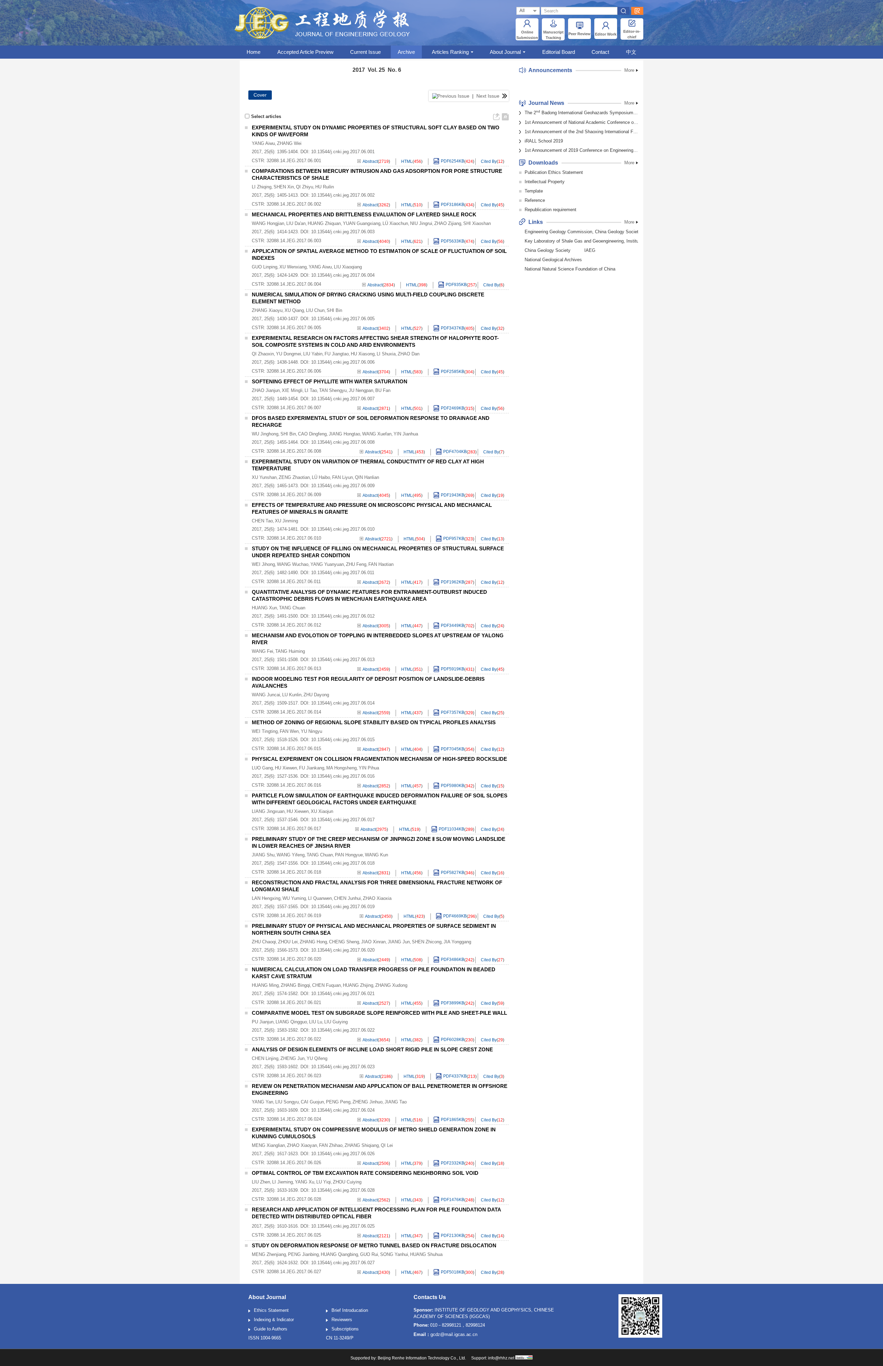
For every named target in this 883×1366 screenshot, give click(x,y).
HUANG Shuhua (426, 1254)
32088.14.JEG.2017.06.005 (294, 327)
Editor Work (605, 34)
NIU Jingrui (421, 223)
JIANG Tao (396, 1101)
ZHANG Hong (313, 941)
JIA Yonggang (457, 941)
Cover (260, 95)
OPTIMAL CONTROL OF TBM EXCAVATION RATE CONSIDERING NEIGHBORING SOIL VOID (365, 1173)
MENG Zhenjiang (269, 1254)
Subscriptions (345, 1328)
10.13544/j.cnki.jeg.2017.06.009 (343, 485)
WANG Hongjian (268, 223)
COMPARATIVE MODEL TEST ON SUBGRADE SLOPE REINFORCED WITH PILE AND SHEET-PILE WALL (379, 1013)
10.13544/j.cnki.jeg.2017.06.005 (343, 318)
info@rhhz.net (501, 1358)
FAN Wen (289, 731)
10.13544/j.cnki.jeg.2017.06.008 (343, 442)
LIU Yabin (313, 353)
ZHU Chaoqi (264, 941)
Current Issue (365, 52)
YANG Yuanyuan (327, 564)
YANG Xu (304, 1182)
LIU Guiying (336, 1021)
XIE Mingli (292, 390)
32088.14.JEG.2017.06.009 (294, 494)
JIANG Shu (263, 854)
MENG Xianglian (268, 1145)
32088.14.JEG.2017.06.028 (294, 1199)
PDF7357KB (452, 712)
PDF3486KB (452, 959)
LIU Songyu (287, 1101)
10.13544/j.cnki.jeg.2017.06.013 (343, 659)
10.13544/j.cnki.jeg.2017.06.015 (343, 739)
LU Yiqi (323, 1182)
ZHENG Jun (292, 1058)
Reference (535, 200)
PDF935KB (456, 285)
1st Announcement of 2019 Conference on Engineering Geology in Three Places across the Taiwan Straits (581, 150)
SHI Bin (334, 310)
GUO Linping (264, 266)
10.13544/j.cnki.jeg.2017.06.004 (343, 275)
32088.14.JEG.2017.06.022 (294, 1039)
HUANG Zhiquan (324, 223)
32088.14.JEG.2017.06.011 (294, 581)
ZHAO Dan (408, 353)
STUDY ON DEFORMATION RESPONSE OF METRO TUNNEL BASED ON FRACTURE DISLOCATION (374, 1245)
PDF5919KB (452, 669)
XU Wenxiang (293, 266)
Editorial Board (558, 52)
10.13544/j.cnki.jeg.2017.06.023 (343, 1066)
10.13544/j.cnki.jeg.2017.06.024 (343, 1110)
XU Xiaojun (322, 811)
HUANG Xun (264, 607)
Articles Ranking (450, 52)
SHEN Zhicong (427, 941)
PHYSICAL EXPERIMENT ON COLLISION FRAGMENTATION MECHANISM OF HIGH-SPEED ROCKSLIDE (379, 759)
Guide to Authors (270, 1328)
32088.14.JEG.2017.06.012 (294, 625)
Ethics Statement (271, 1310)
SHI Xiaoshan (477, 223)
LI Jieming (282, 1182)
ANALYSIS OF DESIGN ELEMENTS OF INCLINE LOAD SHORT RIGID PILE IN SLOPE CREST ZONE (372, 1049)
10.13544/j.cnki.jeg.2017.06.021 (343, 993)
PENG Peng (338, 1101)
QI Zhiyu (304, 186)
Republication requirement (550, 209)
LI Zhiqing (261, 186)
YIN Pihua (369, 767)
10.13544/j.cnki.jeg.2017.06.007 (343, 398)
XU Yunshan (264, 477)
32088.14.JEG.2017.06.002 (294, 204)
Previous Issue (452, 96)
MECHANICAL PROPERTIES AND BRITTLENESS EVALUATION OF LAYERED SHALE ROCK (364, 214)
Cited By (489, 161)
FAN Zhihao (331, 1145)
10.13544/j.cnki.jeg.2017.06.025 (343, 1226)
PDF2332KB (452, 1163)
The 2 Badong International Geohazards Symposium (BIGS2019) (581, 112)
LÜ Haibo (321, 477)
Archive (406, 52)
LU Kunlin (291, 694)
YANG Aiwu (263, 143)
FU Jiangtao (337, 353)
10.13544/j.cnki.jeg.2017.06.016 (343, 776)
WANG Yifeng (291, 854)
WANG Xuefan (376, 433)
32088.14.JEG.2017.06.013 (294, 668)
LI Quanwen (320, 898)
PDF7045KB (452, 749)
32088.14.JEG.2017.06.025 (294, 1235)
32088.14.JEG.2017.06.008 (294, 451)
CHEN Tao (262, 520)
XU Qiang (294, 310)
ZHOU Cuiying (347, 1182)
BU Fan (382, 390)
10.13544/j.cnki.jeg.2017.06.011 (342, 572)
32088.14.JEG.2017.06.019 (294, 915)
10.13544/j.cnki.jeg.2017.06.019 (343, 906)
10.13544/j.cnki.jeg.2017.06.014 (343, 703)
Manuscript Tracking (553, 35)
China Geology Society (548, 250)
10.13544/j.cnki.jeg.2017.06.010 (343, 529)
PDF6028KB (452, 1040)
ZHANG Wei (289, 143)
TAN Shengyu (333, 390)
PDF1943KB (452, 495)
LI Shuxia (386, 353)
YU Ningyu (311, 731)
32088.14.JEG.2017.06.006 (294, 371)
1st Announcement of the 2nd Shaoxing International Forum (581, 131)
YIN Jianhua (406, 433)
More (629, 70)
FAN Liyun (342, 477)
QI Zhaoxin (263, 353)
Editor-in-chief (632, 34)
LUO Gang (262, 767)
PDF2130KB (452, 1236)
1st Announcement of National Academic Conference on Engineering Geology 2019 (581, 122)
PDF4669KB (455, 916)
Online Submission (527, 35)
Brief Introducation (349, 1310)
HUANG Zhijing (358, 985)
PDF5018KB (452, 1272)
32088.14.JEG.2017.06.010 (294, 538)
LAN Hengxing (266, 898)
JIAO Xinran (373, 941)
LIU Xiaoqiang (348, 266)
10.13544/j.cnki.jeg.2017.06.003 (343, 231)
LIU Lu (315, 1021)
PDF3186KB (452, 205)
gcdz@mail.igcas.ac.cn (453, 1334)
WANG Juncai (266, 694)
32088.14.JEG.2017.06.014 (294, 712)
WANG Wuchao (292, 564)
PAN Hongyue (349, 854)
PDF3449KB (452, 625)
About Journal (505, 52)
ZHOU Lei (288, 941)
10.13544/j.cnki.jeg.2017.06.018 (343, 863)
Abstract (370, 161)
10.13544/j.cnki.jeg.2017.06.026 (343, 1153)
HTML (407, 161)
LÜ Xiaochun (395, 223)
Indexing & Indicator (274, 1319)
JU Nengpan (361, 390)
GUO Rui (369, 1254)
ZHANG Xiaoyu (267, 310)
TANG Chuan (292, 607)
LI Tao (311, 390)
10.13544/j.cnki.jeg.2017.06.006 (343, 362)
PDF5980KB (452, 786)
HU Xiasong (363, 353)
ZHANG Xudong (391, 985)
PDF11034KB (451, 829)
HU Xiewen (286, 767)
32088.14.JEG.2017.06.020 (294, 959)
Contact (600, 52)
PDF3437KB (452, 328)
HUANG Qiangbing (339, 1254)
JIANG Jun (399, 941)
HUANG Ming (265, 985)
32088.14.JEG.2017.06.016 (294, 785)
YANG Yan (262, 1101)
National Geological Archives (553, 259)
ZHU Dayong (316, 694)
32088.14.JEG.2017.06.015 (294, 748)
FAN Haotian (381, 564)
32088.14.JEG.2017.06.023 (294, 1075)
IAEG (589, 250)
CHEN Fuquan (326, 985)
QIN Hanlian (367, 477)
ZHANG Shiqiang (362, 1145)
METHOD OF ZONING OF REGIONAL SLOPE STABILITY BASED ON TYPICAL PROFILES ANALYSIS (374, 722)
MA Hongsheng (341, 767)
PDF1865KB (452, 1120)
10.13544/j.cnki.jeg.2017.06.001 (343, 151)
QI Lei (387, 1145)
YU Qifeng (317, 1058)
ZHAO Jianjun (266, 390)
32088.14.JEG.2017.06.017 (294, 828)
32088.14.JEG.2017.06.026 (294, 1162)
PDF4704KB (455, 452)
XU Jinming (286, 520)
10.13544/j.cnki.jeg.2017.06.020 (343, 950)
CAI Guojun (312, 1101)
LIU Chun (315, 310)
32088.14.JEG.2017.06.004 (294, 284)
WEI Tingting (265, 731)
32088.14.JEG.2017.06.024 (294, 1119)
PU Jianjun (263, 1021)
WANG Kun (376, 854)
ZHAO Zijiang (447, 223)
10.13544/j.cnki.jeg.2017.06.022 (343, 1030)
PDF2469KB (452, 408)
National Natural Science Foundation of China (570, 269)
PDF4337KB (455, 1076)
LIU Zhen (261, 1182)
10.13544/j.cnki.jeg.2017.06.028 (343, 1190)
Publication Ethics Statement (554, 172)
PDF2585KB (452, 372)
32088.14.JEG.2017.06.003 (294, 240)
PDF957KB (453, 539)
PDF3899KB (452, 1003)
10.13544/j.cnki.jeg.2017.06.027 (343, 1262)
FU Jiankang (311, 767)
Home (253, 52)
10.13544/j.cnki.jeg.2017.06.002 (343, 195)
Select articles (266, 116)
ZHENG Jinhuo (368, 1101)
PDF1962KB (452, 582)
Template (534, 191)
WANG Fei (262, 651)
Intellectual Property (545, 181)
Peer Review (579, 34)
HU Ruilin (324, 186)
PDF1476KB (452, 1200)
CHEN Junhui (347, 898)
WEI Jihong (263, 564)
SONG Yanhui (394, 1254)
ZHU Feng (356, 564)
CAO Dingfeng (312, 433)
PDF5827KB (452, 873)
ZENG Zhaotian (294, 477)
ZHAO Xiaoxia (377, 898)
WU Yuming (294, 898)
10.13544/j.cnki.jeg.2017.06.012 (343, 616)
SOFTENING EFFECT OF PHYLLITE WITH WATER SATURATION (329, 381)
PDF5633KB (452, 241)
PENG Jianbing (303, 1254)
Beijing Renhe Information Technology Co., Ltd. (422, 1358)
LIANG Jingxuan (268, 811)
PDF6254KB (452, 161)
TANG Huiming (290, 651)
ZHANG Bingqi (295, 985)
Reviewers (341, 1319)
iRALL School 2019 (544, 141)
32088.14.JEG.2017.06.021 (294, 1002)
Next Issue (488, 96)
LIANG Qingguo (291, 1021)
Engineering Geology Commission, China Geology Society (583, 231)
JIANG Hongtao (344, 433)
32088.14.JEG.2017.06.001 (294, 160)
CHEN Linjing (265, 1058)
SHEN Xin (284, 186)
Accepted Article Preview (305, 52)
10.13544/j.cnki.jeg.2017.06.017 (343, 819)
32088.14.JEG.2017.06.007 (294, 407)
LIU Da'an (296, 223)
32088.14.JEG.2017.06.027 (294, 1271)
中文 (631, 52)
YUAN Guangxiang (361, 223)
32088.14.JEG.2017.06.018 (294, 872)
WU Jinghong (265, 433)
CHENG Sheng (344, 941)
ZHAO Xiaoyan (302, 1145)
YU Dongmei (288, 353)
